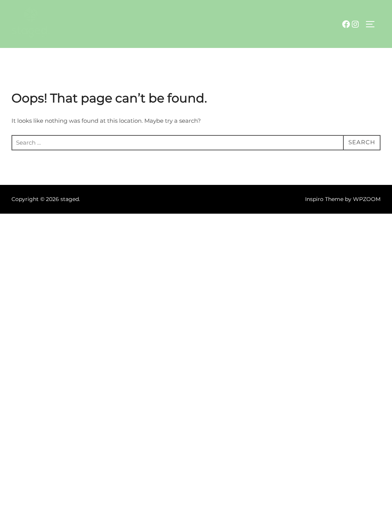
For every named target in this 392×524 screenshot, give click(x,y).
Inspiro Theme (324, 199)
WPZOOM (367, 199)
